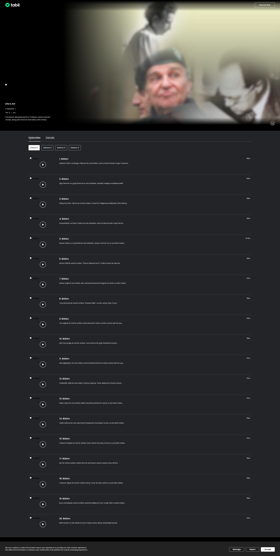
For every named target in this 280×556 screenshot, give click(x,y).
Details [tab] (50, 138)
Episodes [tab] (34, 137)
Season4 (75, 147)
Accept (267, 549)
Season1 (34, 147)
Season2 (47, 147)
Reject (253, 549)
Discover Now (264, 5)
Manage (237, 549)
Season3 (61, 147)
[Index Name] (43, 164)
